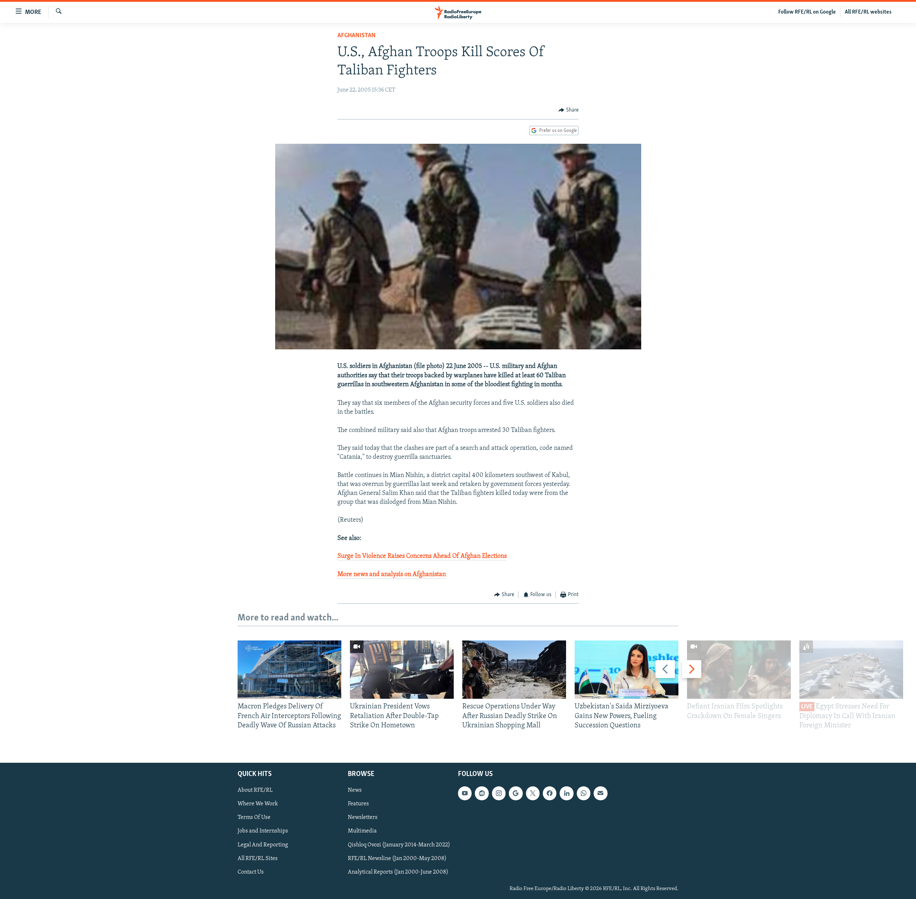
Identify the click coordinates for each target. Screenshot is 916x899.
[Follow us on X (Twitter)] (533, 793)
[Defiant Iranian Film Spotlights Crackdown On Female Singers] (739, 669)
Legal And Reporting (263, 845)
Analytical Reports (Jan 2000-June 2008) (398, 872)
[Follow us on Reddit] (481, 793)
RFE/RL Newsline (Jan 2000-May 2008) (397, 858)
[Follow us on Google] (515, 793)
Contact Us (251, 872)
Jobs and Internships (263, 831)
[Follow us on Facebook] (549, 793)
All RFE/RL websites (868, 12)
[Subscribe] (600, 793)
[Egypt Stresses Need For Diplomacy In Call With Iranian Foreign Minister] (851, 669)
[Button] (569, 110)
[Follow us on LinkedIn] (566, 793)
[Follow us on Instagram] (499, 793)
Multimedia (362, 831)
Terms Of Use (254, 818)
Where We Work (258, 804)
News (355, 791)
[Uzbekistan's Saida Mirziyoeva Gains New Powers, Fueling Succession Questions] (626, 669)
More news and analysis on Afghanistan (391, 574)
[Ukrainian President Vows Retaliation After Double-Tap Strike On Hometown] (402, 669)
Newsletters (362, 818)
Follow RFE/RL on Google (807, 12)
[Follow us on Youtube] (465, 793)
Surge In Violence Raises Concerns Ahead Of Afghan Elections (422, 556)
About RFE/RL (255, 791)
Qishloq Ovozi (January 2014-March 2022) (399, 845)
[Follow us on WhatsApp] (583, 793)
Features (358, 804)
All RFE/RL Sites (258, 858)
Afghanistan (356, 36)
